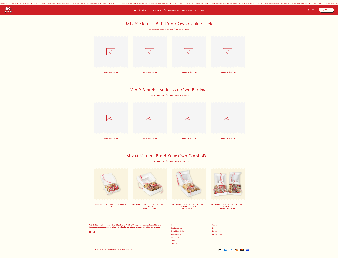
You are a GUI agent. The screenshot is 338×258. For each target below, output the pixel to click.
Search (214, 225)
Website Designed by (120, 249)
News (196, 10)
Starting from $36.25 (149, 206)
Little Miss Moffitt (159, 10)
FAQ (214, 228)
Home (134, 10)
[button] (307, 10)
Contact (203, 10)
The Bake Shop (176, 228)
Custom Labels (186, 10)
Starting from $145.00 (227, 206)
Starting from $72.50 (188, 206)
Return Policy (217, 234)
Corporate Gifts (173, 10)
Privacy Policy (217, 231)
